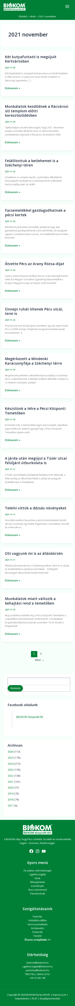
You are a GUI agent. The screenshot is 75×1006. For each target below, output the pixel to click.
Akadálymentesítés (50, 998)
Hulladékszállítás (37, 920)
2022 (10, 775)
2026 (10, 751)
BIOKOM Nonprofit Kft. (30, 717)
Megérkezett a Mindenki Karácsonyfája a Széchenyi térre (33, 361)
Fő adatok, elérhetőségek (38, 870)
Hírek (37, 878)
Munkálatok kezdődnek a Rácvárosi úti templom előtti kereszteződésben (36, 111)
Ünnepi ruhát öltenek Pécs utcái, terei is (34, 311)
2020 (10, 787)
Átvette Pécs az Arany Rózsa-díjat (34, 263)
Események (37, 885)
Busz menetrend (37, 889)
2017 (10, 805)
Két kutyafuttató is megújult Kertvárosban (30, 59)
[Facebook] (31, 851)
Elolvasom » (12, 88)
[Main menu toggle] (67, 6)
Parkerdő (37, 932)
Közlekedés (37, 928)
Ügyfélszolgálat (37, 874)
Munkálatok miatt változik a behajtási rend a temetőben (30, 600)
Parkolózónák (37, 893)
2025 (10, 757)
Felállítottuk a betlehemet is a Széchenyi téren (31, 163)
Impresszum (59, 994)
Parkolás (37, 916)
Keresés (15, 688)
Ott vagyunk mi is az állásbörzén (34, 553)
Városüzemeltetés (37, 924)
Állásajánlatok (37, 882)
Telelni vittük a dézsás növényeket (35, 508)
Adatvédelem (22, 998)
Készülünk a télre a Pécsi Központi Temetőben (35, 410)
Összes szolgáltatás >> (38, 939)
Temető (37, 935)
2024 (10, 763)
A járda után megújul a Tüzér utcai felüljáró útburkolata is (36, 460)
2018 (10, 799)
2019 (10, 793)
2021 (10, 781)
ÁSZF (34, 998)
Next (39, 660)
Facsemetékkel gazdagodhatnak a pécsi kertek (35, 212)
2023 (10, 769)
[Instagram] (37, 851)
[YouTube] (44, 851)
